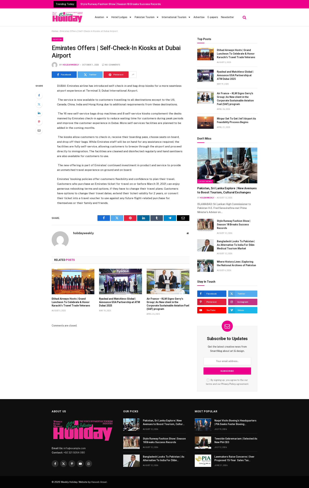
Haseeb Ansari (99, 482)
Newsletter (227, 17)
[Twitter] (39, 104)
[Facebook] (39, 95)
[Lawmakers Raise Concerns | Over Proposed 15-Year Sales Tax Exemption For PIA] (203, 461)
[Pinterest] (39, 121)
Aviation (99, 17)
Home (55, 31)
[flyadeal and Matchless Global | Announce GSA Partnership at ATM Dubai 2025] (120, 281)
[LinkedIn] (39, 112)
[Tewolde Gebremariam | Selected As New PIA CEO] (203, 442)
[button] (244, 16)
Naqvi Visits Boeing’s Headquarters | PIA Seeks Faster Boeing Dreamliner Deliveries (235, 422)
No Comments (112, 65)
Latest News (205, 181)
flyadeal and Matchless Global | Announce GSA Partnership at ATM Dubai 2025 (119, 302)
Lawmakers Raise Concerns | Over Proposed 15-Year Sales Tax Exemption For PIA (234, 458)
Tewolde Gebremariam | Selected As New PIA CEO (235, 440)
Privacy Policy (228, 384)
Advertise (199, 17)
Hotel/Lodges (119, 17)
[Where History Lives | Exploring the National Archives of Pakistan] (205, 266)
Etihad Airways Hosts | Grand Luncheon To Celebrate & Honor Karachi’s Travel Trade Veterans (71, 302)
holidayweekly (71, 65)
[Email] (39, 130)
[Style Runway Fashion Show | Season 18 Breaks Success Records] (205, 225)
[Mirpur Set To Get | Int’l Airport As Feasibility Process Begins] (205, 122)
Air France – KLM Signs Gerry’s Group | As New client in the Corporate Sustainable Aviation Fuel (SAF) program (168, 303)
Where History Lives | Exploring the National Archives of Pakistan (236, 263)
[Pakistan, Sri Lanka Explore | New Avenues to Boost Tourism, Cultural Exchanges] (227, 165)
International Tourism (174, 17)
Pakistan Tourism (144, 17)
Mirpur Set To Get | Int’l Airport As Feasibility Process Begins (236, 120)
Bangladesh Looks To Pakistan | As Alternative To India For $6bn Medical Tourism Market (236, 245)
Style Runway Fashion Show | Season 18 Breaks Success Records (120, 4)
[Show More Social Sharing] (133, 74)
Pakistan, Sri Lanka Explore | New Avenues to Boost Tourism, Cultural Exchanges (227, 190)
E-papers (212, 17)
